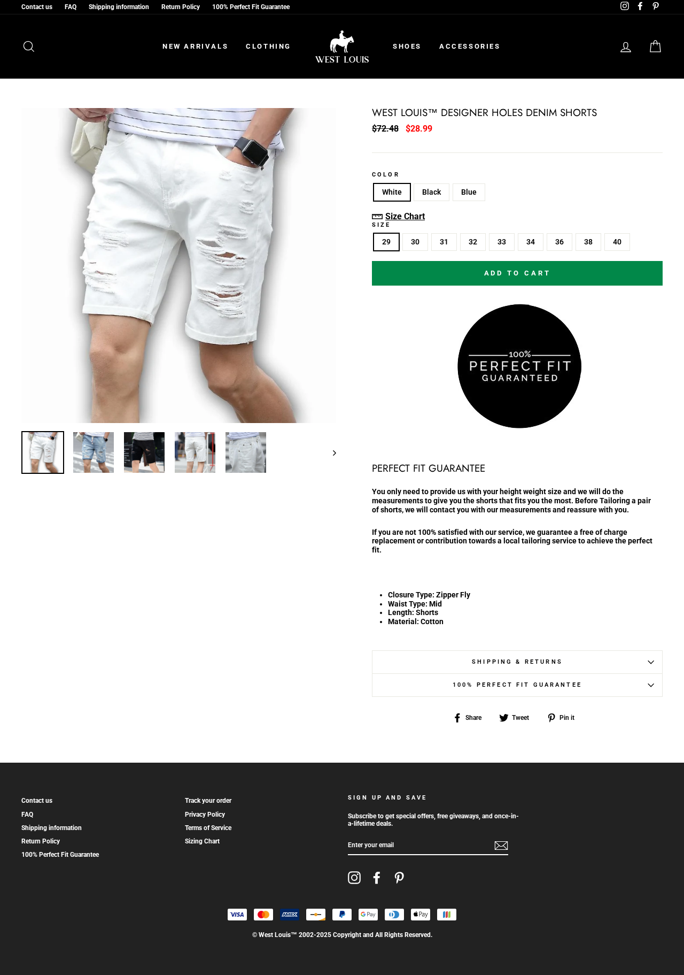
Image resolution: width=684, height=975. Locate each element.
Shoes (407, 46)
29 (386, 241)
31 (444, 241)
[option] (178, 265)
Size (381, 225)
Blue (469, 192)
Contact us (36, 7)
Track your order (208, 800)
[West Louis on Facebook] (376, 877)
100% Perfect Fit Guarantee (251, 7)
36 (559, 241)
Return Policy (180, 7)
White (392, 192)
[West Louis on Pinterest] (399, 877)
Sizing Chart (202, 841)
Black (431, 192)
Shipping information (119, 7)
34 (530, 241)
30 (415, 241)
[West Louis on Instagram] (354, 877)
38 (588, 241)
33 (502, 241)
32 (473, 241)
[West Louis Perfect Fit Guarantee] (517, 426)
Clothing (268, 46)
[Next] (329, 452)
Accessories (470, 46)
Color (386, 175)
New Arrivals (195, 46)
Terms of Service (208, 828)
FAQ (70, 7)
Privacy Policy (205, 814)
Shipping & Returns (517, 661)
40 (617, 241)
